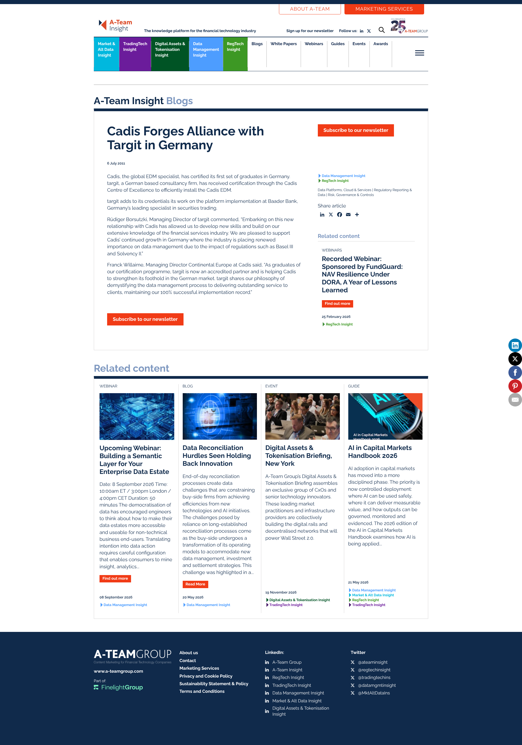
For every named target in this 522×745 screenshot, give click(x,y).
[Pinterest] (515, 386)
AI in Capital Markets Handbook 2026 (380, 452)
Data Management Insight (206, 49)
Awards (381, 43)
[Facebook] (515, 372)
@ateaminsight (373, 662)
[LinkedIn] (515, 345)
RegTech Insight (235, 46)
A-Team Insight (287, 669)
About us (188, 652)
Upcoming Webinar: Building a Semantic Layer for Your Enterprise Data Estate (134, 459)
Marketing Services (384, 9)
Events (359, 43)
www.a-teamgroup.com (118, 671)
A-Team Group (287, 662)
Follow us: (348, 31)
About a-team (310, 9)
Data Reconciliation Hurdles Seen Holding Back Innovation (217, 455)
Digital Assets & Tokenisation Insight (170, 49)
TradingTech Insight (135, 46)
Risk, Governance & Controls (351, 195)
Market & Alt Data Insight (373, 595)
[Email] (515, 399)
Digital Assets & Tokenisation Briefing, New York (298, 455)
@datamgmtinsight (377, 685)
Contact (187, 660)
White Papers (284, 43)
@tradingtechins (374, 677)
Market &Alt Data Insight (106, 49)
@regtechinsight (374, 669)
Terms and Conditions (202, 691)
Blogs (257, 43)
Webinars (314, 43)
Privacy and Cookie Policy (205, 676)
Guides (338, 43)
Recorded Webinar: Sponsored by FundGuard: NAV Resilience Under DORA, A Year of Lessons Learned (362, 274)
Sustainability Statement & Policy (213, 683)
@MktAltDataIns (374, 693)
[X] (515, 359)
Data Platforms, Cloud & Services (344, 190)
